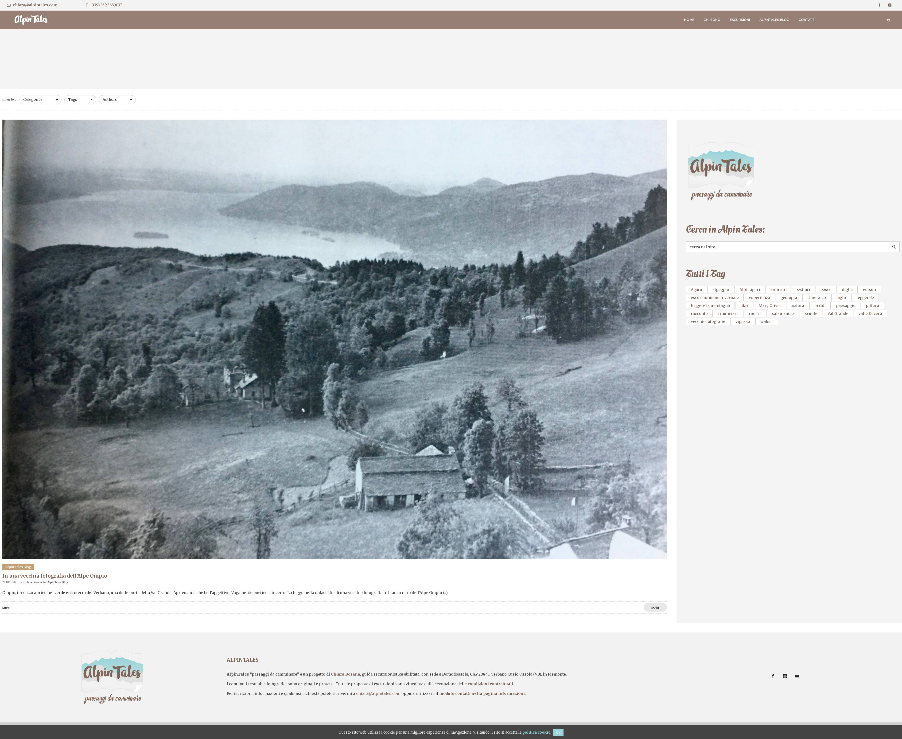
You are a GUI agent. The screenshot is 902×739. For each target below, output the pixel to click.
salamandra (783, 313)
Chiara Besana (32, 582)
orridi (820, 305)
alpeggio (720, 289)
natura (798, 305)
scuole (811, 313)
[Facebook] (879, 5)
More (6, 608)
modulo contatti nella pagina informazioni (482, 693)
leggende (865, 297)
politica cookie (536, 732)
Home (689, 20)
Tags (72, 99)
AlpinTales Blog (774, 20)
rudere (755, 313)
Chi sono (712, 20)
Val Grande (838, 313)
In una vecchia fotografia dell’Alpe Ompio (54, 576)
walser (766, 321)
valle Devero (870, 313)
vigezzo (742, 321)
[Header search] (888, 20)
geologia (789, 297)
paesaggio (845, 305)
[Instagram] (890, 5)
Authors (110, 99)
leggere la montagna (710, 305)
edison (869, 289)
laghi (841, 297)
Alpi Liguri (749, 289)
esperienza (759, 297)
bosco (826, 289)
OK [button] (558, 733)
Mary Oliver (770, 305)
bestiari (803, 289)
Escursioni (740, 20)
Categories (33, 99)
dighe (847, 289)
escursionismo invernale (715, 297)
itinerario (816, 297)
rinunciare (728, 313)
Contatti (807, 20)
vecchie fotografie (708, 321)
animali (777, 289)
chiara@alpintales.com (35, 5)
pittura (872, 305)
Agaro (696, 289)
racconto (699, 313)
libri (744, 305)
